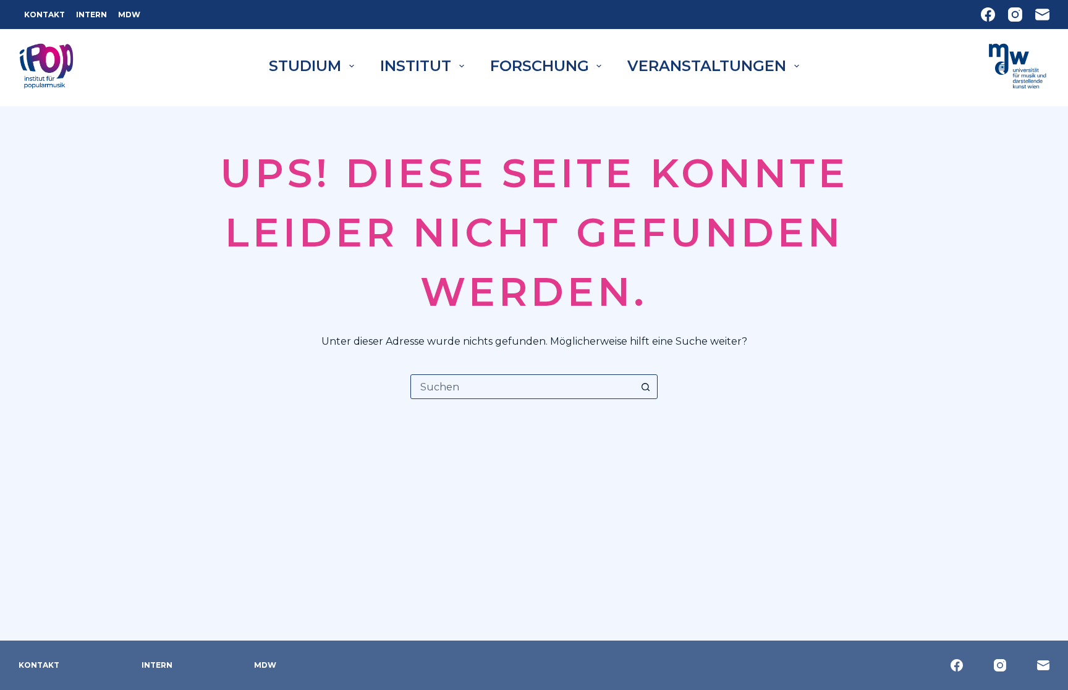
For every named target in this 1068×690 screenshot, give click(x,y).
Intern (91, 14)
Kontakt (44, 14)
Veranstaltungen (706, 66)
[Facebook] (988, 14)
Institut (415, 66)
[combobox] (522, 386)
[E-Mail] (1042, 14)
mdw (129, 14)
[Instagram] (1015, 14)
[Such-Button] (645, 386)
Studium (305, 66)
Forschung (539, 66)
